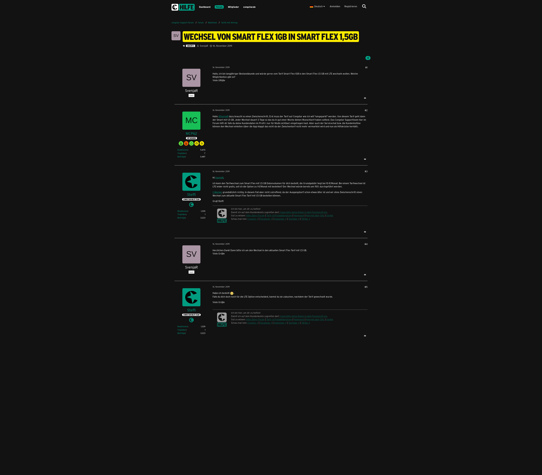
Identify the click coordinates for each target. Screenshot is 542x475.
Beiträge (181, 156)
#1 (366, 67)
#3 (366, 171)
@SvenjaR (223, 116)
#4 (366, 244)
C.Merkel (217, 192)
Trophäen (181, 153)
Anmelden (335, 6)
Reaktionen (182, 149)
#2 (366, 110)
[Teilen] (368, 58)
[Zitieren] (365, 98)
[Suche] (364, 6)
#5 (366, 286)
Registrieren (350, 6)
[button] (318, 6)
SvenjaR (219, 177)
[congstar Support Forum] (183, 7)
